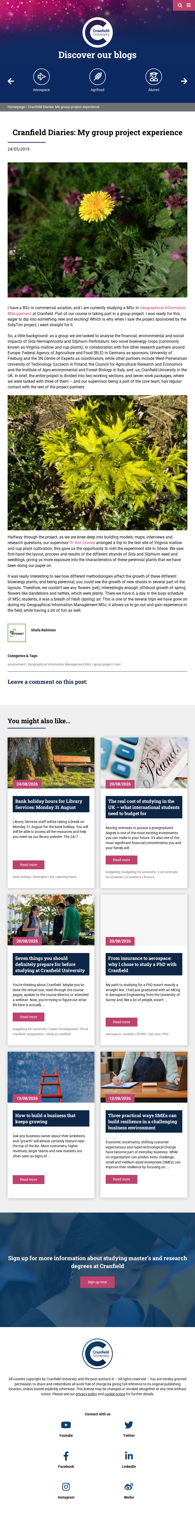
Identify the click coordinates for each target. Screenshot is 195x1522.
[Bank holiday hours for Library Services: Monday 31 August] (51, 762)
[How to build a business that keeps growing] (51, 1077)
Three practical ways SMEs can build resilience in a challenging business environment (142, 1121)
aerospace (113, 1034)
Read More (28, 865)
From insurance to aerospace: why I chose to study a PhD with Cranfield (142, 964)
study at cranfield (58, 1034)
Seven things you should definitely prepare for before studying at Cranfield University (50, 964)
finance (149, 877)
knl (52, 877)
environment (16, 664)
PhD (165, 1034)
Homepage (16, 107)
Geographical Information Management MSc (59, 664)
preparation (35, 1034)
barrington (40, 877)
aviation (128, 1034)
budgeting (113, 872)
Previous (11, 81)
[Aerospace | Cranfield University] (42, 77)
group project (103, 664)
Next (184, 81)
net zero (154, 1034)
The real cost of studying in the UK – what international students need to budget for (144, 807)
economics (133, 877)
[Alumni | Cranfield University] (154, 77)
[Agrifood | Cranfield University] (98, 77)
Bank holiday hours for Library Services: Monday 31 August (48, 804)
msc (118, 664)
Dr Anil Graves (82, 542)
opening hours (66, 877)
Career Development (63, 1029)
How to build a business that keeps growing (45, 1118)
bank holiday (22, 877)
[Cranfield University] (97, 18)
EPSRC (142, 1034)
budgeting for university (139, 872)
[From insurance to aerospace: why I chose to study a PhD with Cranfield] (144, 919)
